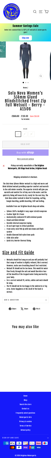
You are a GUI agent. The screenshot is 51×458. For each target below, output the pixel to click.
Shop (25, 400)
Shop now (25, 38)
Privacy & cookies (25, 421)
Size (25, 129)
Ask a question (11, 300)
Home (25, 88)
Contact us (25, 409)
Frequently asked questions (25, 413)
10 (31, 134)
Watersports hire (25, 417)
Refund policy (25, 430)
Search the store (25, 404)
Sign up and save (10, 438)
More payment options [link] (25, 159)
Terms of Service (25, 426)
